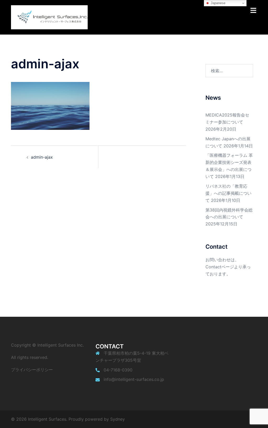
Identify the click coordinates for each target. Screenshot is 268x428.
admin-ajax (42, 157)
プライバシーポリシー (32, 369)
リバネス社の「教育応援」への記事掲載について (228, 193)
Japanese (217, 3)
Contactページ (219, 266)
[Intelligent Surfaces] (49, 16)
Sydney (117, 419)
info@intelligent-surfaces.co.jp (134, 379)
